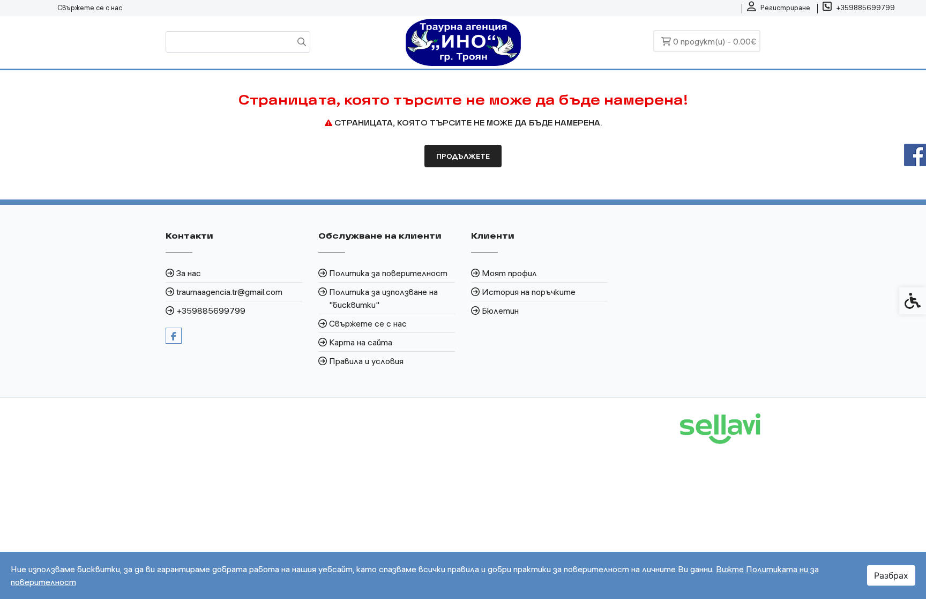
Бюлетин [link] (500, 310)
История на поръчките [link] (529, 291)
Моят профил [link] (509, 273)
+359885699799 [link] (210, 310)
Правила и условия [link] (366, 361)
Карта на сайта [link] (360, 342)
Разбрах (891, 575)
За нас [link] (188, 273)
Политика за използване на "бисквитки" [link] (383, 298)
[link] (778, 8)
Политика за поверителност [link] (388, 273)
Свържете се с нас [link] (89, 7)
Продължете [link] (463, 156)
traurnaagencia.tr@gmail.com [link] (229, 291)
